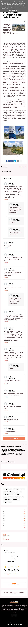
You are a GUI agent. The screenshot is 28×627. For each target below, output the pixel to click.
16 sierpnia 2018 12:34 (11, 313)
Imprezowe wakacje (17, 491)
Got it (17, 10)
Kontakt (4, 537)
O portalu (4, 534)
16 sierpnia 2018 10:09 (11, 285)
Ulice (12, 494)
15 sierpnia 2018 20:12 (16, 205)
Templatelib (20, 624)
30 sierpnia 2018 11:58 (11, 429)
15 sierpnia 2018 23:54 (11, 255)
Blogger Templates (13, 624)
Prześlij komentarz (14, 438)
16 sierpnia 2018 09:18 (11, 270)
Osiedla (17, 494)
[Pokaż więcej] (21, 161)
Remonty (22, 489)
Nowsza (3, 444)
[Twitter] (14, 161)
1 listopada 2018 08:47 (16, 230)
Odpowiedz (6, 199)
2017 (14, 516)
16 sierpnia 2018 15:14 (11, 378)
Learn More (12, 10)
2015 (14, 520)
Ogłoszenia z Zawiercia (6, 535)
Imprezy (5, 489)
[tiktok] (15, 615)
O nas (15, 622)
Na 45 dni (15, 574)
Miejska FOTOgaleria (7, 497)
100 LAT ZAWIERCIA (7, 491)
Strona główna (10, 622)
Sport (10, 489)
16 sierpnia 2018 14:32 (11, 350)
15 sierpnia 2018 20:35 (11, 244)
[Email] (18, 161)
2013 (14, 525)
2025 (14, 511)
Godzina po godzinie (8, 574)
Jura (3, 538)
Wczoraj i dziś (6, 494)
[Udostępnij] (24, 21)
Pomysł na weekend (7, 502)
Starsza (24, 444)
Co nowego (16, 489)
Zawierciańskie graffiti (18, 497)
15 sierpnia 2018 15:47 (11, 184)
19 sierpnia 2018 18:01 (11, 404)
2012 (14, 527)
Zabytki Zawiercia (6, 539)
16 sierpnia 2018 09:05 (16, 220)
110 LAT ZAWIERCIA (15, 499)
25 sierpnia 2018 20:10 (11, 417)
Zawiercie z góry (7, 499)
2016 (14, 518)
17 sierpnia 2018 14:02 (16, 366)
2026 (14, 509)
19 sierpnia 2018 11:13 (16, 296)
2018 (14, 513)
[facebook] (12, 615)
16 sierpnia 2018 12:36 (11, 329)
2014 (14, 523)
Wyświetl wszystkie (22, 166)
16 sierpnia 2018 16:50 (11, 391)
